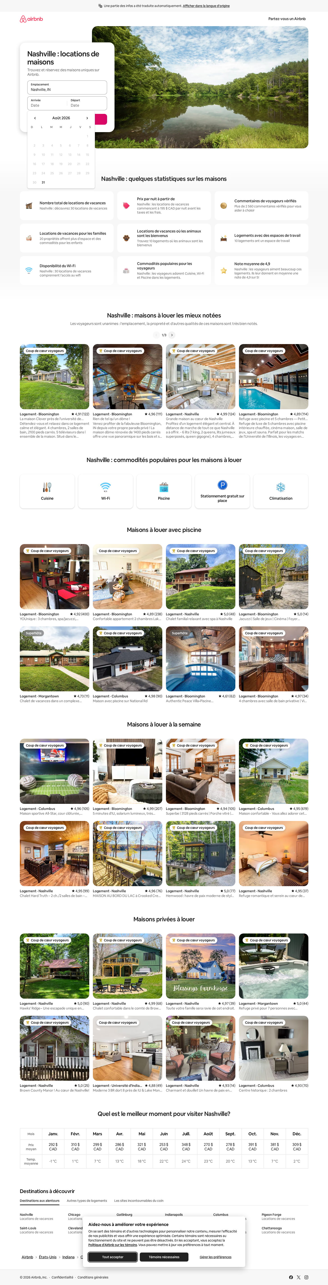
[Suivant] (171, 335)
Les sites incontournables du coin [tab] (138, 1201)
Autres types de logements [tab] (87, 1201)
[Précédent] (156, 335)
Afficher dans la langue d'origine (206, 6)
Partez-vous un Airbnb (287, 18)
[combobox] (67, 89)
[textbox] (47, 105)
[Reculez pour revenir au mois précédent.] (35, 118)
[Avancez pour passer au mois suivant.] (87, 118)
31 (43, 182)
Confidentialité (62, 1277)
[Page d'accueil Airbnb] (31, 19)
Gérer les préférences (215, 1257)
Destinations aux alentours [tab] (40, 1201)
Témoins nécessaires (164, 1257)
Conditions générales (93, 1277)
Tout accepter (112, 1257)
